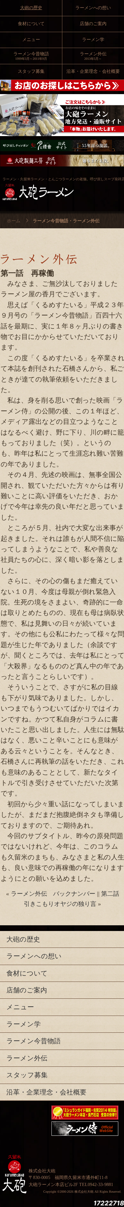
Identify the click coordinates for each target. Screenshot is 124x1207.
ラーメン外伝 (26, 1058)
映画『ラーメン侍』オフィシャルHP (85, 1128)
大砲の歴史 (31, 7)
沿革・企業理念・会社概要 (46, 1092)
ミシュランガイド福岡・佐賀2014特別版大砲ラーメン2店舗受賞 (85, 1113)
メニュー (31, 39)
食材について (31, 23)
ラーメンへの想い (93, 7)
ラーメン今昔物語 (31, 56)
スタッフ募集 (31, 71)
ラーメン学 (93, 39)
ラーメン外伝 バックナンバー (53, 893)
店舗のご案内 (93, 23)
